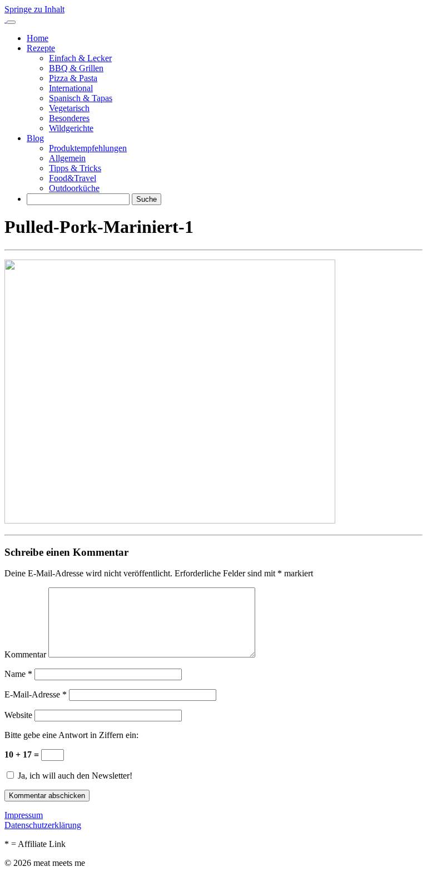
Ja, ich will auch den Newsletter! (74, 775)
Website (18, 715)
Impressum (23, 815)
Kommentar (25, 654)
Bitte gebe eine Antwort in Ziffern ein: (71, 735)
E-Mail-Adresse (35, 694)
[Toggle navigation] (11, 22)
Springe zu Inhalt (34, 9)
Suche (146, 199)
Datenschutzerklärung (42, 825)
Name (18, 674)
